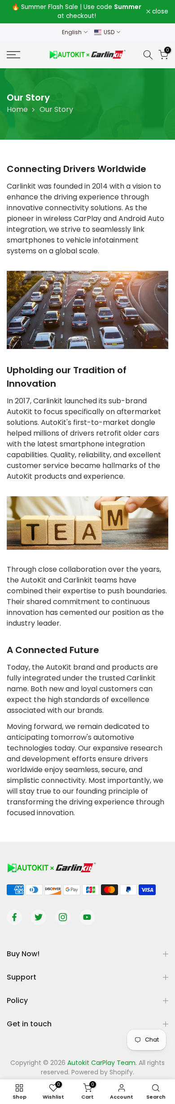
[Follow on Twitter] (38, 917)
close (159, 12)
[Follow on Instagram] (62, 917)
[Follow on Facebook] (14, 917)
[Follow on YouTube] (87, 917)
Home (17, 109)
